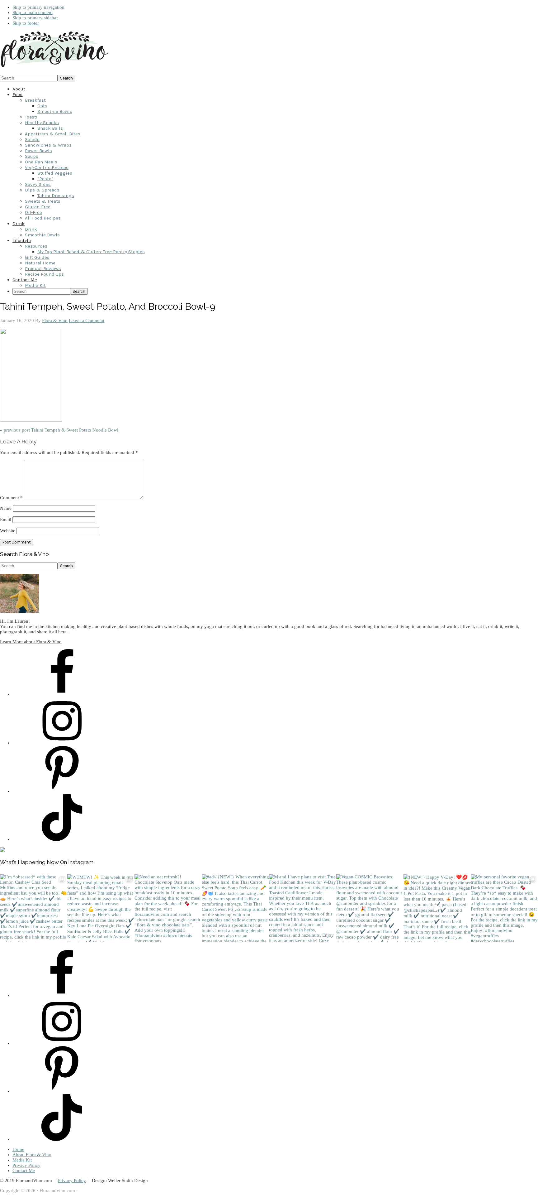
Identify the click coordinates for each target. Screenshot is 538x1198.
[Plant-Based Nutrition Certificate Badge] (2, 850)
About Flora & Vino (31, 1154)
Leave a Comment (86, 320)
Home (18, 1149)
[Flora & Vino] (54, 67)
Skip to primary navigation (38, 7)
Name (6, 508)
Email (5, 519)
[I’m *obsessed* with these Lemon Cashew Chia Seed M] (33, 908)
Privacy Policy (26, 1165)
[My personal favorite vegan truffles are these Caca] (504, 908)
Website (7, 530)
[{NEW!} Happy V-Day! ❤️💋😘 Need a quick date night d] (437, 908)
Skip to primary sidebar (35, 17)
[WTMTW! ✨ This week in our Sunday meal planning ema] (100, 908)
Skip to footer (25, 23)
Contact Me (23, 1170)
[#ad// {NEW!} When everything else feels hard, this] (235, 908)
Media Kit (22, 1159)
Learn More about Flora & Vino (31, 641)
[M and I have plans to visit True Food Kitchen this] (302, 908)
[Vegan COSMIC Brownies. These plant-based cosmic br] (370, 908)
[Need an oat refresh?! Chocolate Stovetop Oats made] (168, 908)
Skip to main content (32, 12)
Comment (11, 497)
